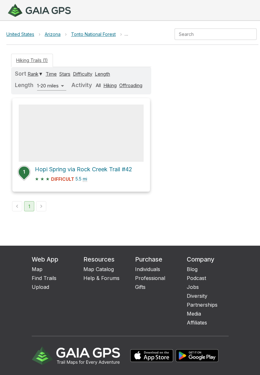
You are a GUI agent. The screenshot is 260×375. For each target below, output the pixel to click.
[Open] (254, 34)
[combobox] (210, 34)
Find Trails (44, 278)
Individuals (147, 269)
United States (20, 34)
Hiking (110, 85)
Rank (33, 74)
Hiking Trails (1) (32, 60)
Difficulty (82, 74)
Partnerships (202, 305)
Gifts (140, 287)
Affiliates (197, 322)
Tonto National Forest (93, 34)
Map (37, 269)
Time (51, 74)
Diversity (197, 296)
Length (102, 74)
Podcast (196, 278)
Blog (192, 269)
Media (194, 313)
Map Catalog (98, 269)
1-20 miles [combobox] (48, 86)
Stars (64, 74)
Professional (150, 278)
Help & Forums (101, 278)
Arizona (53, 34)
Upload (40, 287)
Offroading (130, 85)
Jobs (193, 287)
